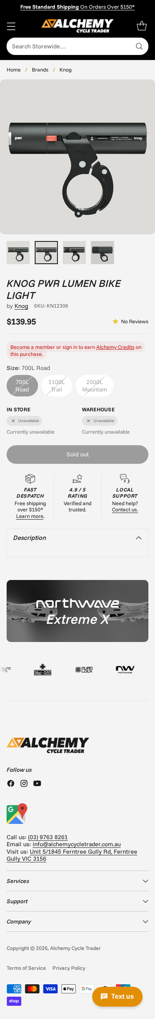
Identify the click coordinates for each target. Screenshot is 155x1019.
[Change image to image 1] (18, 252)
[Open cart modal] (141, 25)
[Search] (139, 46)
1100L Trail (56, 385)
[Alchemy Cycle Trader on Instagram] (24, 784)
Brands (40, 69)
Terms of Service (26, 967)
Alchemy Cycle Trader (75, 948)
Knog (66, 69)
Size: (28, 368)
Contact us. (125, 509)
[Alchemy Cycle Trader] (77, 26)
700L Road (22, 385)
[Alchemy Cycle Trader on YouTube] (37, 784)
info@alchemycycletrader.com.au (77, 844)
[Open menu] (10, 25)
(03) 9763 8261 (48, 837)
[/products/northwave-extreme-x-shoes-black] (77, 611)
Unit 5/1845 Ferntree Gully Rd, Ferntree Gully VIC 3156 (72, 855)
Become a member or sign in (43, 347)
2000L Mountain (94, 385)
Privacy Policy (68, 967)
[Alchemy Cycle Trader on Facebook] (11, 784)
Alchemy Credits (115, 347)
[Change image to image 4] (102, 252)
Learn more (29, 516)
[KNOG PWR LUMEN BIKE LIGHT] (77, 156)
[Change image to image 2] (46, 252)
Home (14, 69)
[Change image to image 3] (74, 252)
